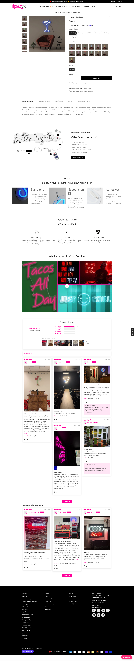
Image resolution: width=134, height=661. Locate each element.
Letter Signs (25, 633)
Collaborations (74, 7)
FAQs (46, 607)
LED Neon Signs (60, 7)
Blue (72, 47)
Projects (86, 7)
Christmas (24, 638)
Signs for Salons (26, 630)
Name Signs (25, 636)
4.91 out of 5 (41, 329)
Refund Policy (72, 599)
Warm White (98, 53)
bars (94, 110)
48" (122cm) (73, 37)
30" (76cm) (90, 33)
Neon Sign (24, 596)
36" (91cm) (98, 33)
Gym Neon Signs (26, 625)
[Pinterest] (94, 610)
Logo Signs (24, 612)
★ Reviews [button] (132, 332)
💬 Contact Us (126, 657)
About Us (47, 596)
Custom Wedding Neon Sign (29, 601)
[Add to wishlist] (110, 17)
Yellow (72, 60)
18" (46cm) (73, 33)
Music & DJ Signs (26, 628)
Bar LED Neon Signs (65, 12)
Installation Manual (50, 604)
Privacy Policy (72, 596)
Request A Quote (49, 599)
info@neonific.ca (96, 607)
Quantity (71, 74)
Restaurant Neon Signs (27, 614)
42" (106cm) (107, 33)
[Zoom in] (62, 19)
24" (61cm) (81, 33)
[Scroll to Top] (131, 652)
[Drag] (67, 286)
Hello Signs (25, 607)
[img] (28, 360)
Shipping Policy (73, 601)
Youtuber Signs (25, 622)
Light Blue (92, 47)
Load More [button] (67, 501)
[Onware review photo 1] (97, 374)
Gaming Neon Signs (27, 620)
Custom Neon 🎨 (45, 7)
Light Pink (98, 47)
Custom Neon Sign (26, 599)
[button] (120, 6)
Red (85, 53)
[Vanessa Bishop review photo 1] (67, 387)
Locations (47, 612)
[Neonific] (19, 6)
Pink (72, 53)
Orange (105, 47)
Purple (78, 53)
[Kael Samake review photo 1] (97, 436)
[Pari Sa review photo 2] (56, 468)
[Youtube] (98, 615)
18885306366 (96, 605)
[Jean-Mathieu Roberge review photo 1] (37, 532)
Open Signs (25, 604)
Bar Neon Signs (26, 617)
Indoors (72, 70)
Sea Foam (92, 53)
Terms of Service (73, 604)
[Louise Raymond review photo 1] (97, 532)
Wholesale (48, 609)
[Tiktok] (103, 615)
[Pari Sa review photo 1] (67, 448)
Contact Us (48, 601)
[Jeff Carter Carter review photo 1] (67, 527)
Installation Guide (78, 158)
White (105, 53)
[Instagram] (103, 610)
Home (55, 12)
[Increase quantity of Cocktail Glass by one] (77, 78)
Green (85, 47)
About (94, 7)
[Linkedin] (94, 615)
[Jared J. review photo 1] (37, 388)
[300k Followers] (98, 610)
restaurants (99, 110)
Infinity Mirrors (25, 609)
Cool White (78, 47)
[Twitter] (108, 610)
